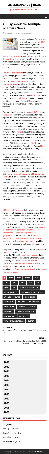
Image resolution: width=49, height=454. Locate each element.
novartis (8, 311)
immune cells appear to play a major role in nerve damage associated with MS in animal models (22, 238)
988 (13, 287)
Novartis (41, 39)
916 (38, 283)
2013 (6, 385)
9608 (6, 287)
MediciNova (33, 263)
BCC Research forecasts (13, 210)
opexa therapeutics (25, 311)
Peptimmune (21, 263)
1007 (11, 278)
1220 (19, 278)
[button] (45, 17)
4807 (14, 283)
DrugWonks (7, 424)
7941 (30, 283)
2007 (6, 412)
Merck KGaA (40, 42)
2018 (6, 362)
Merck (19, 132)
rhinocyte (23, 316)
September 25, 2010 (12, 33)
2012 (6, 389)
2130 (36, 278)
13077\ (27, 278)
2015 (6, 376)
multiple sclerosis (27, 307)
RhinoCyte (7, 252)
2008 (6, 407)
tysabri (31, 321)
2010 (6, 398)
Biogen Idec (15, 81)
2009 (6, 403)
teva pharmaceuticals (13, 321)
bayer (17, 297)
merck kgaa (9, 307)
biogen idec (30, 297)
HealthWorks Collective (12, 433)
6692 (22, 283)
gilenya (21, 302)
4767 (6, 283)
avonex (7, 297)
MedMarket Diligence (11, 441)
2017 (6, 366)
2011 (6, 394)
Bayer (23, 81)
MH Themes (39, 451)
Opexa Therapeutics (28, 255)
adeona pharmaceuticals (32, 292)
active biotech (10, 292)
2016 (6, 371)
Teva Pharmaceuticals (24, 269)
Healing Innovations (11, 428)
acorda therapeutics (29, 287)
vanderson (27, 33)
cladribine (9, 302)
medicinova (34, 302)
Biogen (33, 95)
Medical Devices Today (12, 437)
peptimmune (9, 316)
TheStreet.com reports (13, 73)
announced (7, 115)
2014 (6, 380)
